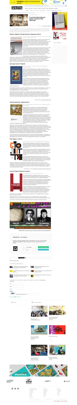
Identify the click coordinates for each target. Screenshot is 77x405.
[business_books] (38, 4)
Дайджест (45, 391)
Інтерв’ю (39, 8)
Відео (38, 10)
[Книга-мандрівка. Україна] (38, 376)
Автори (58, 394)
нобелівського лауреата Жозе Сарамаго (31, 61)
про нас (58, 388)
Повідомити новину (39, 5)
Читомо (11, 12)
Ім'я (10, 283)
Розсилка (47, 5)
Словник (31, 10)
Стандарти (27, 10)
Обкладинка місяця (53, 10)
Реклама (59, 391)
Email (11, 286)
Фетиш (48, 10)
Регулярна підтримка (43, 247)
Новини (26, 8)
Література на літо (43, 10)
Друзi (58, 392)
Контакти (59, 389)
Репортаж (35, 8)
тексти (35, 10)
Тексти (30, 396)
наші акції (59, 390)
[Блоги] (12, 303)
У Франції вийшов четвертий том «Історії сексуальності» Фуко (41, 267)
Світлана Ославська (47, 25)
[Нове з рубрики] (32, 303)
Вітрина (56, 8)
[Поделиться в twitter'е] (26, 258)
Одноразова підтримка (43, 249)
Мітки (44, 396)
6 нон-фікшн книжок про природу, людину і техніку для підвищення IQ (37, 230)
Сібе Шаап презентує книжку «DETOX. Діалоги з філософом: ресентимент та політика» (21, 275)
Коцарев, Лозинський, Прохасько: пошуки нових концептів (53, 358)
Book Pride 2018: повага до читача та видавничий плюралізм (53, 318)
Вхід (27, 5)
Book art (43, 8)
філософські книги (15, 260)
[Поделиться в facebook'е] (24, 258)
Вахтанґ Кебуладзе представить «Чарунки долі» (42, 274)
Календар (30, 8)
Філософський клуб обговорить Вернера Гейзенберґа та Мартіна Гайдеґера (20, 267)
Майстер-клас (51, 8)
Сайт (11, 288)
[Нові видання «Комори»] (59, 39)
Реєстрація (32, 5)
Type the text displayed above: (21, 294)
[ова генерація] (59, 29)
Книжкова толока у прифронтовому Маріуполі (35, 319)
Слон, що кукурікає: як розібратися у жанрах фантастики (35, 337)
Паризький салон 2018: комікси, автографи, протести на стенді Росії (35, 358)
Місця (47, 8)
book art (44, 388)
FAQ (57, 393)
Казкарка (59, 10)
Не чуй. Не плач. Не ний (53, 336)
